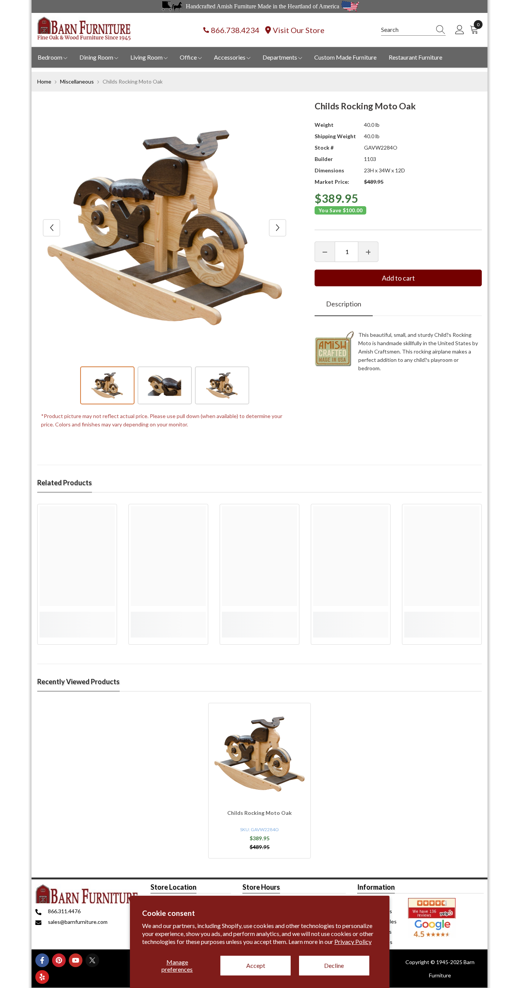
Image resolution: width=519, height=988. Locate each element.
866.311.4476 (64, 911)
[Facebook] (42, 960)
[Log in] (459, 30)
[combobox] (406, 29)
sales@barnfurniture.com (78, 922)
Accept (255, 965)
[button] (51, 227)
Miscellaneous (77, 81)
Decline (334, 965)
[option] (164, 227)
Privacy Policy (353, 941)
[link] (77, 616)
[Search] (413, 30)
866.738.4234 (235, 30)
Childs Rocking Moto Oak (259, 813)
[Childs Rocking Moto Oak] (259, 754)
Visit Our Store (298, 30)
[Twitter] (92, 960)
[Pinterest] (59, 960)
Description (343, 304)
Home (44, 81)
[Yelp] (42, 977)
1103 (370, 159)
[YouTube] (75, 960)
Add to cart (398, 278)
